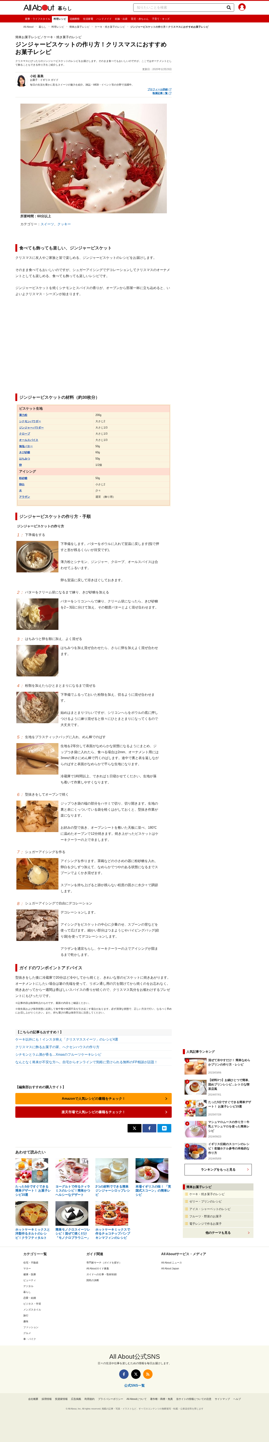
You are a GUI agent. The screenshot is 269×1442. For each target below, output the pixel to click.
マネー (27, 1268)
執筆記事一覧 (160, 93)
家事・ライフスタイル (37, 18)
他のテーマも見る (218, 1232)
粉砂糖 (23, 478)
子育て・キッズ (161, 18)
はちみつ (24, 458)
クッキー (64, 224)
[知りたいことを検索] (229, 7)
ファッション (30, 1327)
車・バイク (29, 1339)
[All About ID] (242, 7)
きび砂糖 (24, 452)
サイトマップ (222, 1399)
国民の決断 (92, 1280)
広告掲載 (76, 1399)
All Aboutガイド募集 (97, 1268)
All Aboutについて (137, 1399)
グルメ (27, 1333)
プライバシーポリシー (110, 1399)
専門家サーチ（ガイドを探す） (104, 1262)
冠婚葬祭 (75, 18)
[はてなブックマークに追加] (164, 1128)
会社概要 (33, 1399)
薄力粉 (23, 415)
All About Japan (170, 1268)
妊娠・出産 (121, 18)
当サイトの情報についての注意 (193, 1399)
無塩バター (26, 446)
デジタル (28, 1286)
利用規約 (89, 1399)
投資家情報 (61, 1399)
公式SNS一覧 (134, 1385)
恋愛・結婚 (29, 1297)
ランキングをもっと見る (218, 1169)
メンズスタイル (32, 1309)
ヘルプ (237, 1399)
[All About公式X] (136, 1374)
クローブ (24, 433)
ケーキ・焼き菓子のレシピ (110, 26)
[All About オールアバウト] (38, 8)
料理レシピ (60, 18)
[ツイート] (134, 1128)
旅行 (25, 1315)
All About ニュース (171, 1262)
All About (28, 26)
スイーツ (47, 224)
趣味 (25, 1321)
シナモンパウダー (30, 421)
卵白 (22, 484)
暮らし (65, 8)
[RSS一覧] (148, 1374)
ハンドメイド (104, 18)
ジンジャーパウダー (31, 427)
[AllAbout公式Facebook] (124, 1374)
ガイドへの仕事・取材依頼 (101, 1274)
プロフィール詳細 (158, 89)
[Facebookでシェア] (149, 1128)
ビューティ (29, 1280)
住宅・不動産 (30, 1262)
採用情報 (47, 1399)
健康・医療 (29, 1274)
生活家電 (88, 18)
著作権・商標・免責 (161, 1399)
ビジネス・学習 (32, 1303)
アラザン (24, 496)
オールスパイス (28, 440)
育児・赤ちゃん (140, 18)
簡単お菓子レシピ (79, 26)
